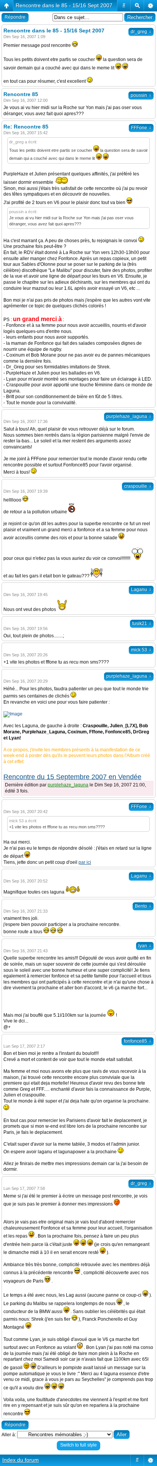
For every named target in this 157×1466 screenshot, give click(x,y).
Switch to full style (78, 1445)
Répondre (15, 17)
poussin (141, 95)
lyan (144, 945)
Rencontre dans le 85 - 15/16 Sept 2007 (64, 5)
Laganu (141, 589)
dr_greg (141, 31)
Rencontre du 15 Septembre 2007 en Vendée (72, 777)
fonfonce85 (137, 1041)
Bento (143, 906)
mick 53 (141, 650)
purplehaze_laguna (128, 416)
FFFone (141, 127)
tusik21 (141, 623)
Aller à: (9, 1434)
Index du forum (20, 1460)
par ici (84, 862)
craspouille (137, 486)
